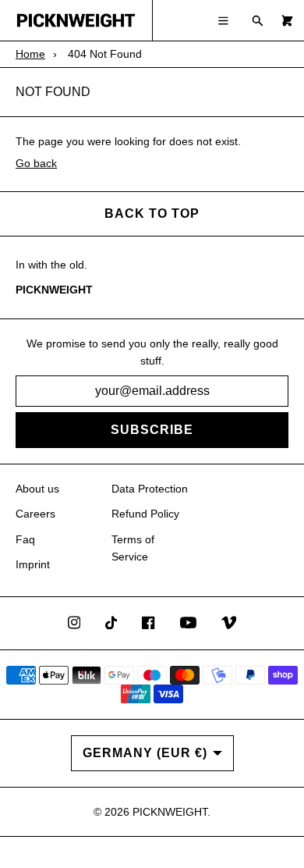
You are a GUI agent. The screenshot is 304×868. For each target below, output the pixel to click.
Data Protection (149, 488)
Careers (35, 513)
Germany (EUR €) (145, 753)
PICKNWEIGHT (170, 812)
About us (37, 488)
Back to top (152, 213)
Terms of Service (132, 548)
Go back (36, 163)
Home (30, 54)
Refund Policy (145, 513)
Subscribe (152, 429)
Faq (25, 539)
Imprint (33, 564)
